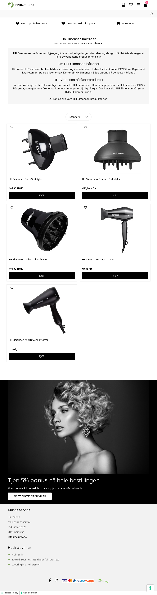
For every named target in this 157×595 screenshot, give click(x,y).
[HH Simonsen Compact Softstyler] (117, 172)
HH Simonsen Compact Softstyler (101, 179)
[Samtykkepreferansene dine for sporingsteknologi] (150, 588)
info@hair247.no (17, 537)
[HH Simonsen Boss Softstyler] (44, 172)
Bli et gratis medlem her (30, 496)
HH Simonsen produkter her (90, 98)
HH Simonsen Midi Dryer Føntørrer (28, 340)
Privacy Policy (11, 592)
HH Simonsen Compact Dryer (98, 259)
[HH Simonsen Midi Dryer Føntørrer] (44, 333)
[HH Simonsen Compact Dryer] (117, 253)
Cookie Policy (30, 592)
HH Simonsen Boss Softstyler (26, 179)
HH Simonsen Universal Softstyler (28, 259)
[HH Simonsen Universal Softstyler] (44, 253)
